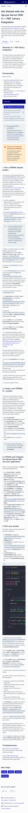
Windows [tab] (5, 41)
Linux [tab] (11, 41)
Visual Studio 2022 (12, 80)
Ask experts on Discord (8, 800)
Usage (4, 772)
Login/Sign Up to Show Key (15, 107)
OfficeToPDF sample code (9, 341)
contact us (11, 118)
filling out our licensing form (14, 136)
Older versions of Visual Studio (10, 748)
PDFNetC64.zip (15, 212)
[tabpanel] (14, 402)
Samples (18, 772)
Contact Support (18, 803)
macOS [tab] (17, 41)
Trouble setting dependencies (10, 756)
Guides (11, 772)
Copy (22, 632)
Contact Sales (5, 808)
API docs (5, 776)
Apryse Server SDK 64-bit (10, 94)
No (14, 791)
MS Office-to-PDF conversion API (11, 188)
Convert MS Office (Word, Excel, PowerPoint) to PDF (10, 344)
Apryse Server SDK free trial (10, 28)
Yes (6, 791)
